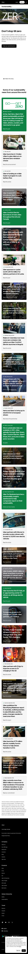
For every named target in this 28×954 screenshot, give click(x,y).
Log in (17, 2)
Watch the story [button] (9, 78)
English (5, 928)
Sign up (22, 2)
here (20, 946)
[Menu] (26, 2)
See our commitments (9, 46)
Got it (23, 950)
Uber (3, 2)
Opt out (18, 950)
